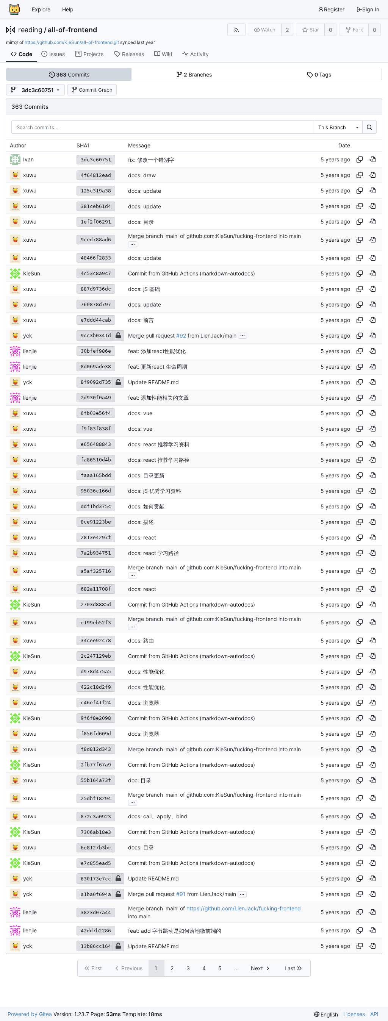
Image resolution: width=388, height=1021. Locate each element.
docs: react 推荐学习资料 (158, 444)
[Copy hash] (359, 159)
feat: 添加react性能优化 (157, 351)
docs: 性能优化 (146, 671)
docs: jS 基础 (144, 289)
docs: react (142, 537)
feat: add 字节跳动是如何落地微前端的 (174, 930)
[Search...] (369, 127)
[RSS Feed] (236, 29)
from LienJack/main (211, 335)
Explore (41, 9)
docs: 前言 (141, 320)
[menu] (326, 1014)
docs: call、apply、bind (157, 816)
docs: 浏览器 (143, 702)
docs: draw (142, 175)
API (374, 1014)
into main (139, 916)
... (132, 243)
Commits (72, 74)
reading (30, 30)
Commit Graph (96, 90)
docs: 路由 (141, 640)
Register (334, 9)
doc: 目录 (139, 780)
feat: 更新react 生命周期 (157, 366)
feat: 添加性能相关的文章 (158, 397)
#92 (181, 335)
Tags (323, 74)
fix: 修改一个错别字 (151, 159)
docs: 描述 (141, 522)
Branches (198, 74)
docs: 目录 (141, 222)
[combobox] (337, 127)
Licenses (354, 1014)
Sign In (370, 9)
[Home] (14, 9)
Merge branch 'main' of (157, 908)
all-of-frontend (72, 30)
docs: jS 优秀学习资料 (154, 491)
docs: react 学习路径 (153, 553)
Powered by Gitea (30, 1014)
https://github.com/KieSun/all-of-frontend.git (72, 42)
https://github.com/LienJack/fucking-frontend (243, 908)
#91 (181, 894)
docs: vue (140, 413)
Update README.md (153, 382)
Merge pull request (152, 335)
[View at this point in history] (372, 159)
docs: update (144, 191)
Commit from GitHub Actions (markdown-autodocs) (191, 273)
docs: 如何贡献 (146, 506)
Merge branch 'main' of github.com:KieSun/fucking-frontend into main (214, 236)
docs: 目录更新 (146, 475)
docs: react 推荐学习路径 (158, 460)
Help (68, 9)
